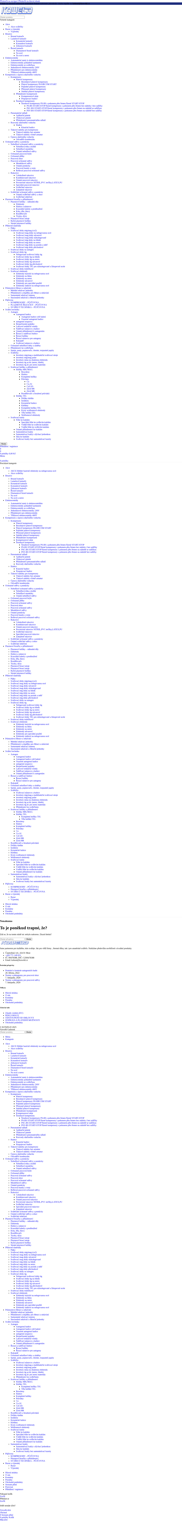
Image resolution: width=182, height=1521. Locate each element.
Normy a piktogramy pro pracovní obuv (22, 975)
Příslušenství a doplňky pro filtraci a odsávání (30, 293)
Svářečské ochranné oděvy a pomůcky (27, 192)
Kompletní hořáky (29, 377)
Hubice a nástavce (23, 206)
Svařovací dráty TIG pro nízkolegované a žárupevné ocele (40, 266)
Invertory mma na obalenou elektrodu (32, 360)
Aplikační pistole (23, 115)
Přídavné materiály (13, 226)
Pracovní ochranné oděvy (21, 161)
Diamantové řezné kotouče (27, 51)
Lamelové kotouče (18, 39)
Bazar (13, 897)
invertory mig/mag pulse (26, 357)
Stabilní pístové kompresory (33, 91)
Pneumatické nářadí (19, 113)
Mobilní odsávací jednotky (22, 290)
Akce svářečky (17, 27)
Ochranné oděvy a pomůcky (17, 142)
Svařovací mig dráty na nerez (28, 242)
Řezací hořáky (22, 336)
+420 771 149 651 (13, 955)
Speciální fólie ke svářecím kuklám (36, 422)
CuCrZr (30, 386)
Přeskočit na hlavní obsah (29, 1)
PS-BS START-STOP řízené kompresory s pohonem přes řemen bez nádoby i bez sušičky (64, 106)
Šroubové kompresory (25, 101)
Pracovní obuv (17, 158)
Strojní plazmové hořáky (21, 223)
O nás (7, 995)
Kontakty (9, 998)
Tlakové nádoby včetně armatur (29, 134)
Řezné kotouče (17, 48)
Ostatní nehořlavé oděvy (26, 151)
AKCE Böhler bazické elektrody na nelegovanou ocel (33, 471)
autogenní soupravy (24, 321)
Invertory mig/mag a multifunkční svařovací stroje (37, 355)
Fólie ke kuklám (23, 420)
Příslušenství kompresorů (26, 94)
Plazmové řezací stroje (20, 218)
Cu (28, 381)
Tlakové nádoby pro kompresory (24, 130)
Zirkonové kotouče (24, 46)
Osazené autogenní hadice (32, 319)
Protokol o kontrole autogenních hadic (21, 970)
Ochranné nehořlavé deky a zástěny (26, 345)
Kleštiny (24, 405)
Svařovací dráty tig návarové (28, 262)
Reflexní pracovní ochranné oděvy (30, 170)
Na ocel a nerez (22, 55)
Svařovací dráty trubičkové (22, 269)
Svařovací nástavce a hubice (28, 343)
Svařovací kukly (17, 417)
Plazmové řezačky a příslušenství (19, 199)
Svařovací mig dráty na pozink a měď (32, 245)
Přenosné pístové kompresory (33, 89)
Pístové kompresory (24, 79)
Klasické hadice (28, 127)
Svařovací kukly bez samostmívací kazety (33, 439)
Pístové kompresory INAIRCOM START (39, 84)
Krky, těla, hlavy (23, 211)
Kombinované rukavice (26, 178)
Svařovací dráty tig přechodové (29, 264)
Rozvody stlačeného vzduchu (23, 122)
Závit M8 (31, 391)
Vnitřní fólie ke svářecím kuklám (35, 427)
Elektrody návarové (24, 281)
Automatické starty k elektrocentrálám (27, 60)
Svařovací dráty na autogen (22, 250)
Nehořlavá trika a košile (26, 146)
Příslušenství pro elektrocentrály (24, 70)
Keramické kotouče (24, 41)
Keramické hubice (29, 403)
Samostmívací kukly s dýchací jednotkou (33, 434)
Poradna (8, 1000)
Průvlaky (25, 379)
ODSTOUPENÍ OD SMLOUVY (19, 1018)
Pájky (13, 228)
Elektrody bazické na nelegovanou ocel (32, 274)
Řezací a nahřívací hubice (27, 333)
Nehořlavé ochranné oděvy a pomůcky (27, 144)
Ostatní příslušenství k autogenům (30, 331)
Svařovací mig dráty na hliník (28, 240)
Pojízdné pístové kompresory (33, 87)
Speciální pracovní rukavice (27, 185)
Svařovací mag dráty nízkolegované (31, 238)
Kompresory (16, 77)
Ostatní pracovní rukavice (27, 180)
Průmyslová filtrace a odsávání (18, 288)
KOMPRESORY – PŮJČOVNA (25, 302)
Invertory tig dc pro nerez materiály (31, 365)
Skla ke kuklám (22, 437)
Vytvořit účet (5, 1510)
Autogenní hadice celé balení (33, 317)
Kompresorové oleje (29, 96)
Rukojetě (20, 341)
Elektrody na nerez (24, 278)
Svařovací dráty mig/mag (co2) (24, 230)
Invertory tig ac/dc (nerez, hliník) (30, 362)
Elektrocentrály (11, 58)
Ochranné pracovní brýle (21, 154)
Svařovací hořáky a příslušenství (24, 367)
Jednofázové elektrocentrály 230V (25, 67)
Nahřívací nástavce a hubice (28, 329)
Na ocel (19, 53)
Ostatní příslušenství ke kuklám (29, 429)
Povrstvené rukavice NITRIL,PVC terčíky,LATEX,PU (39, 182)
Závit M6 (31, 389)
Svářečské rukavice (24, 187)
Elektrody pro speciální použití (29, 283)
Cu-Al (29, 384)
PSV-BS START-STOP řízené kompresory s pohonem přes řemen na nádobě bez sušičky (64, 110)
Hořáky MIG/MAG (24, 369)
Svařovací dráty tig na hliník (28, 257)
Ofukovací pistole (23, 118)
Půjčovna (9, 300)
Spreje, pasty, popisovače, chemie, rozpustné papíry (32, 350)
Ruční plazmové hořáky (21, 221)
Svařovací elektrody (19, 271)
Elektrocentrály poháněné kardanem (26, 63)
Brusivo (8, 34)
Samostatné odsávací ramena (23, 295)
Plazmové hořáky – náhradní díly (25, 202)
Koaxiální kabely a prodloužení (29, 209)
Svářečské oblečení (24, 197)
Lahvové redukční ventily (27, 326)
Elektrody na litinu (24, 276)
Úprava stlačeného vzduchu (22, 137)
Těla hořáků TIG (28, 413)
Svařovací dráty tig (19, 252)
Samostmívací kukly (24, 432)
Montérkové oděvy (24, 163)
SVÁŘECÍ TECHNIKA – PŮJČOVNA (28, 307)
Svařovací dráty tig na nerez (27, 259)
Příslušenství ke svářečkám (22, 348)
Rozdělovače (21, 214)
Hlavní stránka (11, 993)
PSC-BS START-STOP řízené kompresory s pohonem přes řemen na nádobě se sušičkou (64, 108)
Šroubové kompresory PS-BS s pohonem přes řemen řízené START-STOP (52, 103)
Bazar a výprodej (12, 29)
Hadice (19, 125)
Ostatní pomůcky (23, 166)
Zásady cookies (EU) (14, 1013)
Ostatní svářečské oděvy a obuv (29, 194)
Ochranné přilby (17, 156)
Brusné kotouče (17, 36)
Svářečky (15, 353)
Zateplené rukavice (24, 190)
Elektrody (20, 204)
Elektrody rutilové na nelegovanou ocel (32, 285)
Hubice (24, 374)
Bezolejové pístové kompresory (34, 82)
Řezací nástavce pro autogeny (28, 338)
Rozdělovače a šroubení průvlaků (35, 393)
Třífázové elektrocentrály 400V (24, 72)
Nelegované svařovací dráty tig (29, 254)
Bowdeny (25, 372)
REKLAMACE (12, 1015)
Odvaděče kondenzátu (25, 139)
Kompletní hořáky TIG (31, 408)
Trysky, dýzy (21, 216)
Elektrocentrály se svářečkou (23, 65)
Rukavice (15, 173)
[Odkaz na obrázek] (14, 944)
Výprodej (15, 31)
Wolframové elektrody (30, 415)
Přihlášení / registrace (14, 1489)
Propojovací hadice (29, 98)
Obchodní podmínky (14, 1002)
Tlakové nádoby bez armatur (28, 132)
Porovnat (9, 1487)
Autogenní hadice (23, 314)
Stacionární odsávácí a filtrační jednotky (27, 297)
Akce (7, 24)
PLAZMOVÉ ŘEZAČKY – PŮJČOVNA (29, 305)
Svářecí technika (12, 309)
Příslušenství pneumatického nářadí (31, 120)
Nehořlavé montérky (24, 149)
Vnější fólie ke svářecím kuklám (34, 425)
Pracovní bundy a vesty (26, 168)
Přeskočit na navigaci (9, 1)
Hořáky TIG (21, 396)
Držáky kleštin (27, 398)
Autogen (14, 312)
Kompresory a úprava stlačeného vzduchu (23, 75)
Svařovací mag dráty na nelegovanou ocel (33, 233)
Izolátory (25, 401)
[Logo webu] (16, 14)
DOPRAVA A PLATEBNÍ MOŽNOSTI (22, 1020)
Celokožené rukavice (25, 175)
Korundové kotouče (24, 43)
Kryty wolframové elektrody (33, 410)
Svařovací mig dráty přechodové (29, 247)
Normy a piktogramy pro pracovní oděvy (22, 980)
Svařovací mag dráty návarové (29, 235)
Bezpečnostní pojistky (25, 324)
